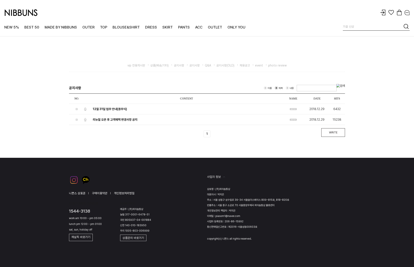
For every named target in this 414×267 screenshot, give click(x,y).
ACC (198, 27)
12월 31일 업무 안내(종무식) (110, 109)
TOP (103, 27)
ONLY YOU (236, 27)
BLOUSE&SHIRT (126, 27)
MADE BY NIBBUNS (61, 27)
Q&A (208, 65)
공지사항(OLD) (225, 65)
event (259, 65)
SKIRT (167, 27)
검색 (406, 27)
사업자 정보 (214, 177)
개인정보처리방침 (124, 193)
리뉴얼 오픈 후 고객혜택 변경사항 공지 (115, 119)
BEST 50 (31, 27)
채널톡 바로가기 (80, 237)
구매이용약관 (99, 193)
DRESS (151, 27)
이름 (270, 88)
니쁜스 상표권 (77, 193)
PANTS (184, 27)
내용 (292, 88)
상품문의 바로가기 (133, 238)
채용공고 (245, 65)
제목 (281, 88)
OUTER (88, 27)
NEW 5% (11, 27)
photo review (277, 65)
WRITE (333, 132)
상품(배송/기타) (159, 65)
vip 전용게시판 (136, 65)
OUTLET (215, 27)
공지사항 (179, 65)
